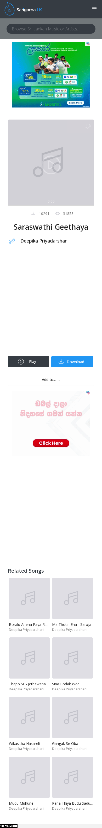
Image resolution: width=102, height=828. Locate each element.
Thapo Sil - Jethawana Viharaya (35, 683)
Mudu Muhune (21, 803)
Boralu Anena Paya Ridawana (34, 624)
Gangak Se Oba (65, 743)
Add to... (49, 379)
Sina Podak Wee (66, 683)
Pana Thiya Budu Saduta (73, 803)
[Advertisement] (51, 303)
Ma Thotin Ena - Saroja (71, 624)
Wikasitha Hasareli (24, 743)
